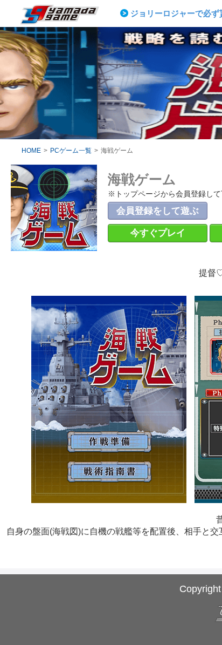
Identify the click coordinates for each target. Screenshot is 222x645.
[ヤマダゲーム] (66, 18)
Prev (126, 13)
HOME (31, 150)
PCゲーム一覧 (71, 150)
